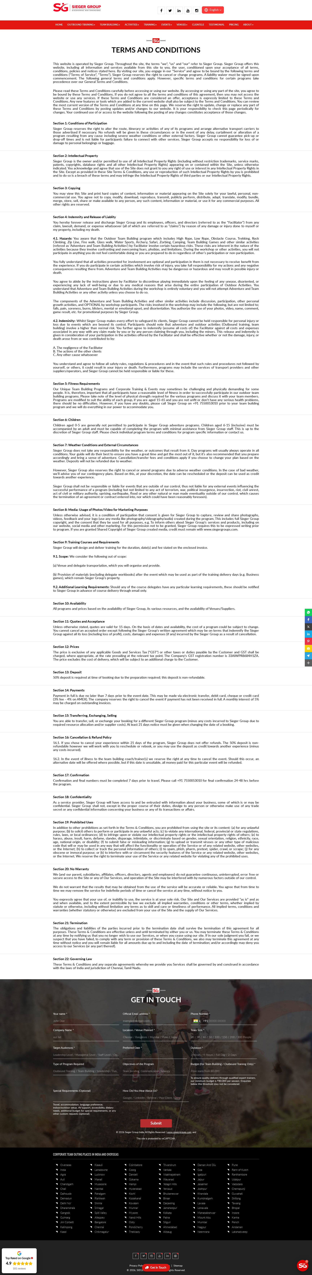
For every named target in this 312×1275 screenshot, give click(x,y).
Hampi (132, 1184)
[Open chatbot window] (302, 1265)
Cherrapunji (238, 1189)
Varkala (167, 1170)
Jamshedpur (170, 1208)
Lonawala (203, 1208)
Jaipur (201, 1179)
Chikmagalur (102, 1232)
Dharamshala (67, 1208)
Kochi (132, 1193)
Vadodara (237, 1184)
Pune (235, 1165)
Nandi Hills (135, 1217)
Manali (98, 1179)
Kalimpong (66, 1227)
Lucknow (100, 1174)
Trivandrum (169, 1165)
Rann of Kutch (240, 1170)
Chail (63, 1189)
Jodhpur (202, 1189)
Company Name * (63, 1030)
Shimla (98, 1203)
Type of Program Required (68, 1064)
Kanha (235, 1217)
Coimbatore (135, 1165)
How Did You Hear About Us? (140, 1091)
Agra (63, 1174)
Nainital (99, 1189)
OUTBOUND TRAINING (80, 25)
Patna (166, 1217)
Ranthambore (239, 1174)
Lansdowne (101, 1170)
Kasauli (99, 1165)
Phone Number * (200, 1014)
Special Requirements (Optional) (72, 1091)
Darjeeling (169, 1203)
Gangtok (65, 1213)
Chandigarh (66, 1184)
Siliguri (167, 1222)
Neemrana (203, 1232)
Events (165, 25)
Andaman (237, 1227)
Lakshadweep (239, 1232)
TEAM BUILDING (109, 25)
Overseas (65, 1165)
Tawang (236, 1203)
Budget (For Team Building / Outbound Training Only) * (223, 1064)
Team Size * (197, 1030)
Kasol (63, 1232)
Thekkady (134, 1232)
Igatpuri (202, 1174)
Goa (200, 1170)
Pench (235, 1222)
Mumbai (202, 1222)
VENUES (181, 25)
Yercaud (167, 1189)
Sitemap (178, 1266)
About (247, 25)
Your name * (60, 1014)
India (63, 1170)
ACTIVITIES (131, 25)
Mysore (133, 1213)
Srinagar (99, 1208)
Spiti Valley (101, 1213)
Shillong (236, 1198)
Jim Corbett (67, 1222)
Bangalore (100, 1222)
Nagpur (202, 1227)
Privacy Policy (137, 1266)
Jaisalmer (203, 1184)
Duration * (197, 1048)
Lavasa (201, 1203)
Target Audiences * (64, 1048)
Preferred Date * (132, 1048)
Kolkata (167, 1213)
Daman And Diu (207, 1165)
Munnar (133, 1208)
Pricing (234, 25)
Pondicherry (136, 1227)
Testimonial (216, 25)
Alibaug (167, 1232)
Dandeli (133, 1174)
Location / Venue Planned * (139, 1030)
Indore (235, 1213)
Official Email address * (136, 1014)
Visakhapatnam (171, 1174)
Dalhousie (66, 1193)
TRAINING (149, 25)
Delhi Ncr (65, 1203)
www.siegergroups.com (179, 1132)
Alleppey (100, 1217)
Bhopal (236, 1208)
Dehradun (66, 1198)
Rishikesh (100, 1198)
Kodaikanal (135, 1198)
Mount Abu (204, 1217)
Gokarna (133, 1179)
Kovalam (134, 1203)
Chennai (99, 1227)
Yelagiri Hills (170, 1184)
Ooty (132, 1222)
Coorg (132, 1170)
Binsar (166, 1198)
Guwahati (237, 1193)
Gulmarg (65, 1217)
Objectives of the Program (138, 1064)
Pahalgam (100, 1193)
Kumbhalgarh (205, 1198)
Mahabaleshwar (206, 1213)
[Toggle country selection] (197, 1021)
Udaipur (236, 1179)
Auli (62, 1179)
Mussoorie (101, 1184)
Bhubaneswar (171, 1193)
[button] (213, 10)
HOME (59, 25)
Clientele (198, 25)
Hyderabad (135, 1189)
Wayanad (168, 1179)
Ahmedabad (170, 1227)
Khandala (203, 1193)
